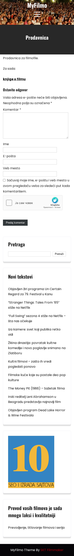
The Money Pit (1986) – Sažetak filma (36, 388)
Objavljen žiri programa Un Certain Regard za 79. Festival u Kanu (34, 291)
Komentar (12, 109)
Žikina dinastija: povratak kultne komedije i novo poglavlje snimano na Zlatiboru (37, 348)
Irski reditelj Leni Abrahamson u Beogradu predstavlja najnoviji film (34, 399)
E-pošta (9, 156)
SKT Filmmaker (52, 550)
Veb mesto (11, 168)
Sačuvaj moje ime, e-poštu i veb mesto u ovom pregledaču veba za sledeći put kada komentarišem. (36, 186)
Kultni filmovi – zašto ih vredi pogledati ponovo (29, 364)
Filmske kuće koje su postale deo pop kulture (37, 377)
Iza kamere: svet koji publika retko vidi (34, 332)
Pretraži (59, 253)
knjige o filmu (14, 79)
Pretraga (16, 245)
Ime (6, 144)
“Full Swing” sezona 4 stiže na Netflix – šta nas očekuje (37, 318)
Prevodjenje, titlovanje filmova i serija (36, 527)
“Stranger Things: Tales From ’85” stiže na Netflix (33, 305)
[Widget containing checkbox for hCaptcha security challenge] (33, 202)
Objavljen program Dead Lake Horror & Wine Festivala (36, 413)
